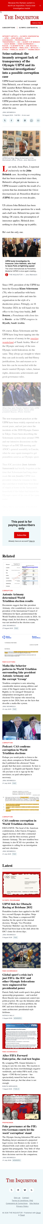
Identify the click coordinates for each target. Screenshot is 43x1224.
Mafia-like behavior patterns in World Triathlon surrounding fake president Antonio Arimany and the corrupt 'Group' (19, 672)
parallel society (18, 50)
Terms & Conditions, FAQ (22, 1200)
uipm (6, 38)
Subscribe (36, 23)
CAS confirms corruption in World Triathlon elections (19, 822)
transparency (8, 42)
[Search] (1, 12)
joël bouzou (31, 46)
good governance (26, 44)
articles (34, 48)
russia (5, 46)
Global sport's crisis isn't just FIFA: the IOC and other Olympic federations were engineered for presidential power (18, 981)
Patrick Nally (8, 1015)
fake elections (8, 662)
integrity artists (10, 36)
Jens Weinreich (9, 112)
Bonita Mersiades (10, 1086)
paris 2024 (23, 48)
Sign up (17, 1198)
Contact (25, 1198)
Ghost (38, 1213)
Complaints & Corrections (17, 1203)
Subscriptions (8, 27)
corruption (7, 590)
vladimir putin (17, 46)
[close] (40, 6)
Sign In (32, 541)
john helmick (17, 38)
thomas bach (34, 50)
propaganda (20, 40)
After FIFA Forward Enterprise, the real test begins (21, 1057)
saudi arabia (9, 44)
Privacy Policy (22, 1206)
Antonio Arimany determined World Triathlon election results (17, 597)
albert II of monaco (31, 42)
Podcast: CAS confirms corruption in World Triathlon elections (16, 749)
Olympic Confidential (28, 27)
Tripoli (22, 1215)
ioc (18, 42)
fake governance (9, 971)
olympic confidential (29, 36)
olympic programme (11, 900)
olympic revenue (9, 48)
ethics (5, 50)
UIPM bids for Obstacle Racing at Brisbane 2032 (17, 905)
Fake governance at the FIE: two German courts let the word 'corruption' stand (19, 1129)
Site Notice (34, 1203)
